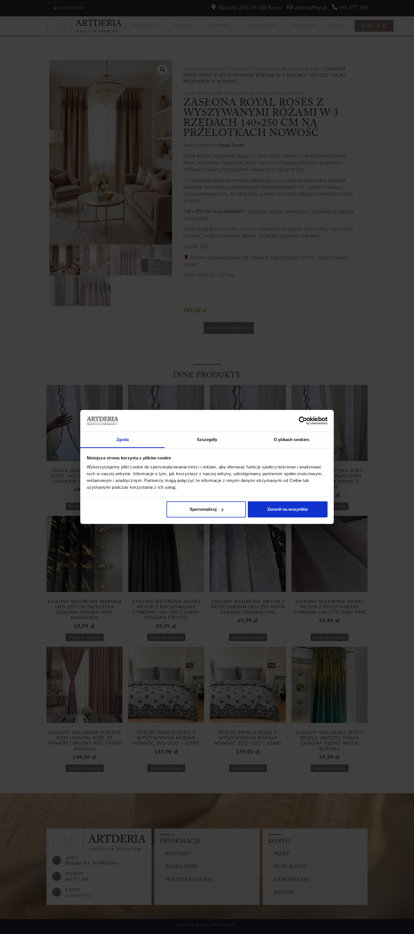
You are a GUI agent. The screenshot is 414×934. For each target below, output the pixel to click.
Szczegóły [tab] (207, 439)
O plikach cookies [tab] (291, 439)
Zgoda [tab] (122, 439)
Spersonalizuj (203, 509)
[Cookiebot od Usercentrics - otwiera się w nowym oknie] (303, 420)
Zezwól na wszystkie (287, 509)
